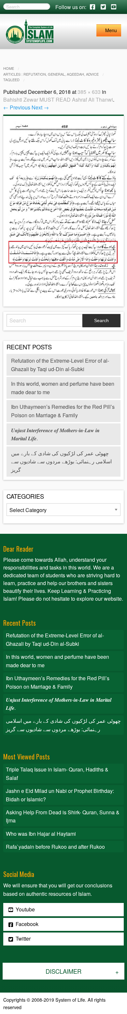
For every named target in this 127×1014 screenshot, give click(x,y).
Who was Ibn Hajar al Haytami (41, 833)
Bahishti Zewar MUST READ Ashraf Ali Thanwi (58, 99)
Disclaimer (63, 971)
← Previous (16, 107)
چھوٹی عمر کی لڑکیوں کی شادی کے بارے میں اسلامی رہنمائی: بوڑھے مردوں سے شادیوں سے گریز (61, 461)
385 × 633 (89, 91)
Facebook (26, 924)
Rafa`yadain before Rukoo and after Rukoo (55, 846)
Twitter (22, 938)
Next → (40, 107)
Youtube (24, 909)
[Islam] (29, 30)
